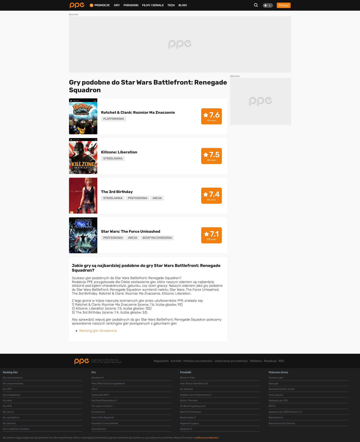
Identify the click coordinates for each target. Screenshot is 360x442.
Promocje (102, 5)
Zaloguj (284, 5)
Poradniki (131, 5)
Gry (117, 5)
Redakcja (270, 361)
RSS (281, 361)
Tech (171, 5)
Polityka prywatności (198, 361)
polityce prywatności (206, 437)
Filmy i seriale (153, 5)
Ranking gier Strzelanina (98, 331)
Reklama (256, 361)
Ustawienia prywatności (231, 361)
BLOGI (182, 5)
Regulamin (161, 361)
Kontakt (176, 361)
